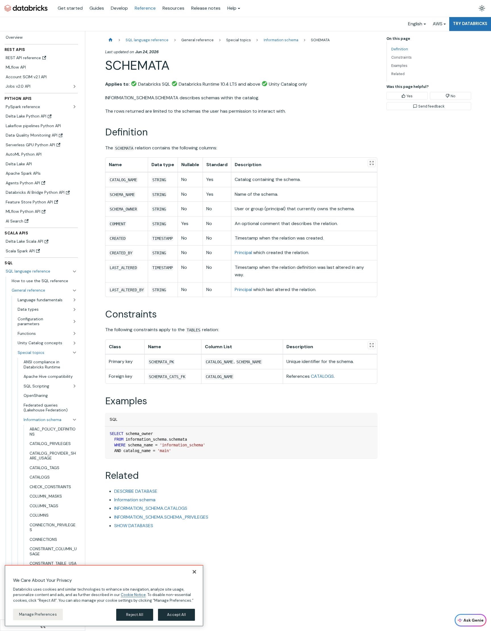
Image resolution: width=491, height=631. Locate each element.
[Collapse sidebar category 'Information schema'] (74, 419)
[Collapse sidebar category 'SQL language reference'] (74, 271)
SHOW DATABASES (133, 526)
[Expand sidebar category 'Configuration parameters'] (74, 321)
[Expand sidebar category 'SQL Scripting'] (74, 386)
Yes (410, 96)
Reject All (134, 614)
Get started (70, 8)
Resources (173, 8)
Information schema (134, 500)
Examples (399, 65)
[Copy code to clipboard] (370, 433)
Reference (145, 8)
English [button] (415, 24)
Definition (399, 49)
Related (398, 73)
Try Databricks (470, 23)
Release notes (205, 8)
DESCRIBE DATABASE (135, 491)
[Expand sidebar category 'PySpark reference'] (74, 106)
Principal (243, 252)
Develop (119, 8)
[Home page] (110, 40)
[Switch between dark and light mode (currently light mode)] (481, 8)
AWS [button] (437, 24)
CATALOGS (322, 376)
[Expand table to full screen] (372, 163)
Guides (97, 8)
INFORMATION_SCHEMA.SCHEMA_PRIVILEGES (161, 517)
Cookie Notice (133, 594)
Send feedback (431, 106)
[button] (44, 290)
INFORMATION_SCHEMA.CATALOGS (150, 508)
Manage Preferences (38, 614)
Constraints (401, 57)
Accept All (176, 614)
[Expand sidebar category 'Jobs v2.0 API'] (74, 86)
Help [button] (231, 8)
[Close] (194, 572)
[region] (104, 595)
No (453, 96)
